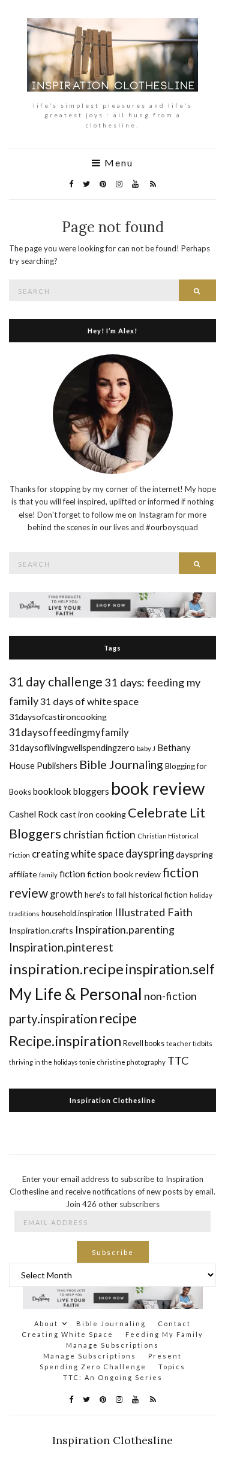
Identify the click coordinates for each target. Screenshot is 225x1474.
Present (165, 1356)
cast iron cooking (93, 814)
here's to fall (106, 894)
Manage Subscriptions (112, 1345)
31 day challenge (56, 681)
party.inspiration (53, 1018)
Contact (174, 1323)
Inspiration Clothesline (112, 1100)
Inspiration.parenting (125, 929)
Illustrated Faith (154, 912)
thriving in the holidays (43, 1062)
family (48, 875)
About (46, 1323)
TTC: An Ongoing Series (113, 1377)
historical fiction (158, 894)
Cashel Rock (33, 814)
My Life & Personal (75, 994)
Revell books (143, 1043)
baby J (146, 748)
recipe (118, 1018)
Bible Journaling (121, 764)
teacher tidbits (189, 1043)
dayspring (149, 853)
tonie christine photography (122, 1062)
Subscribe (113, 1252)
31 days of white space (89, 701)
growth (66, 894)
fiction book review (124, 874)
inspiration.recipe (66, 968)
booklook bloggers (71, 791)
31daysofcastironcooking (58, 717)
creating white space (78, 853)
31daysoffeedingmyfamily (69, 732)
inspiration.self (170, 969)
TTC (178, 1060)
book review (158, 787)
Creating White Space (67, 1334)
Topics (171, 1366)
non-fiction (170, 995)
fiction (72, 873)
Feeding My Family (164, 1334)
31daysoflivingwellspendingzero (72, 747)
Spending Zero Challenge (93, 1366)
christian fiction (99, 834)
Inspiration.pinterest (61, 947)
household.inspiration (77, 913)
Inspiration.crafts (41, 930)
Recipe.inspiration (65, 1040)
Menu (117, 163)
